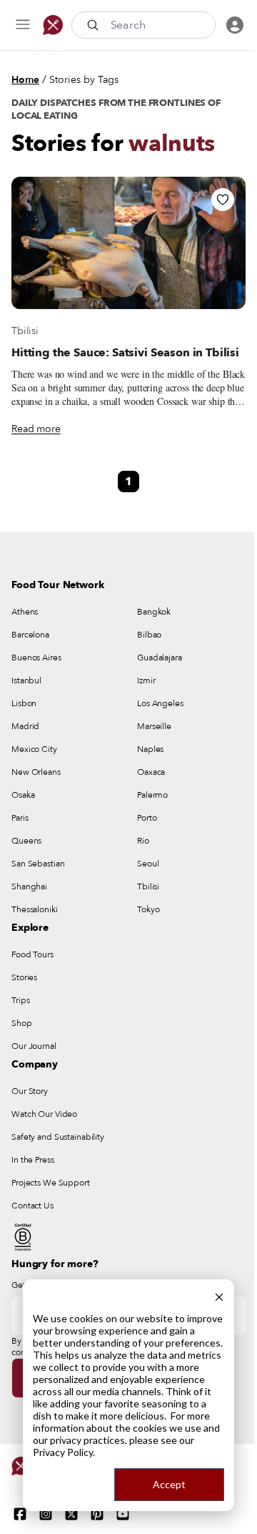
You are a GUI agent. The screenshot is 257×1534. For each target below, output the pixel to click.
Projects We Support (50, 1182)
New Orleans (36, 772)
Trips (20, 1000)
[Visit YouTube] (122, 1514)
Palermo (152, 795)
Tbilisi (25, 331)
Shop (21, 1023)
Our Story (29, 1091)
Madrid (25, 726)
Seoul (147, 863)
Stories (24, 977)
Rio (143, 840)
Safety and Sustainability (57, 1137)
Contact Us (32, 1205)
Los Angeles (160, 703)
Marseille (154, 726)
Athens (24, 611)
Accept (169, 1484)
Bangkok (154, 611)
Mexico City (34, 749)
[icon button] (22, 25)
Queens (26, 840)
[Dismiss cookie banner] (219, 1295)
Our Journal (33, 1046)
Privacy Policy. (64, 1452)
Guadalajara (159, 657)
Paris (19, 818)
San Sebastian (37, 863)
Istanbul (26, 680)
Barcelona (30, 634)
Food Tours (32, 954)
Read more (36, 429)
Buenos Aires (36, 657)
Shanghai (29, 886)
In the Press (32, 1160)
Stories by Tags (84, 80)
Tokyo (148, 909)
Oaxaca (151, 772)
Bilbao (149, 634)
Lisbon (23, 703)
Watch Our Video (44, 1114)
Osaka (22, 795)
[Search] (94, 25)
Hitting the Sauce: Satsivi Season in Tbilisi (125, 353)
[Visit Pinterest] (97, 1514)
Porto (146, 818)
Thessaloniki (34, 909)
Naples (150, 749)
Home (25, 80)
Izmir (146, 680)
